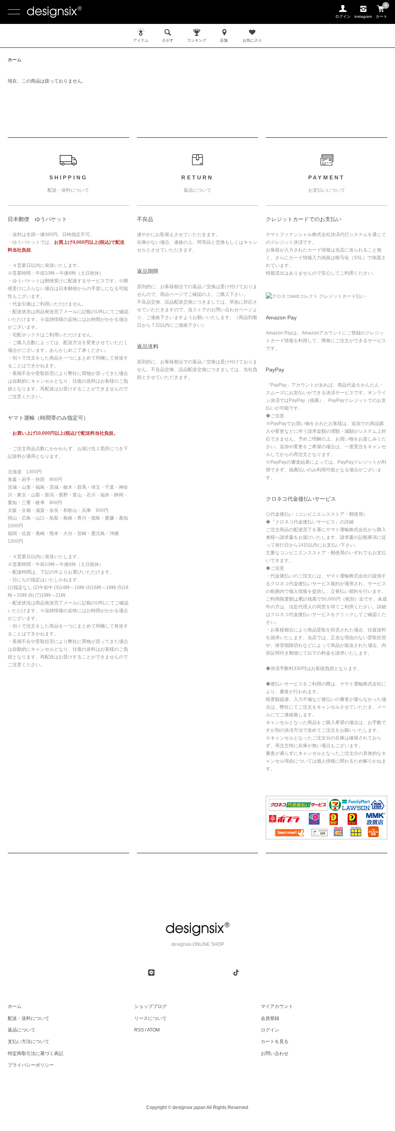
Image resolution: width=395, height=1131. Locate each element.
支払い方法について (28, 1041)
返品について (21, 1030)
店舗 (224, 40)
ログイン (270, 1030)
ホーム (15, 59)
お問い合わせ (275, 1053)
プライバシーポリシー (31, 1065)
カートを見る (275, 1041)
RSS (139, 1030)
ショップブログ (150, 1006)
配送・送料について (28, 1018)
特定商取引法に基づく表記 (35, 1053)
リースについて (150, 1018)
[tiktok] (236, 972)
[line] (151, 972)
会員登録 (270, 1018)
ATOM (153, 1030)
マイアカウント (277, 1006)
